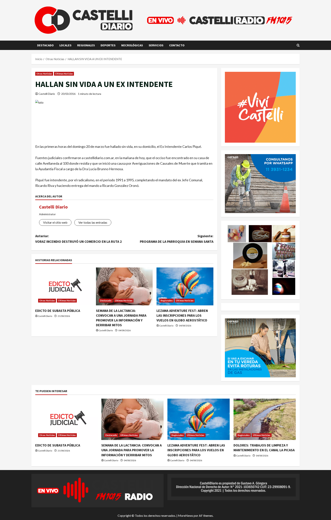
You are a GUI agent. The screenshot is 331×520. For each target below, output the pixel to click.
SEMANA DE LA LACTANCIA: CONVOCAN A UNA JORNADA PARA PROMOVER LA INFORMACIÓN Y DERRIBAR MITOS (131, 450)
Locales (65, 45)
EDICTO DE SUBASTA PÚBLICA (57, 310)
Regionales (86, 45)
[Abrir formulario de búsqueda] (298, 45)
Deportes (108, 45)
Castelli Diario (47, 93)
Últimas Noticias (64, 73)
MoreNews (185, 515)
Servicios (156, 45)
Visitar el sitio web (55, 222)
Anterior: (78, 239)
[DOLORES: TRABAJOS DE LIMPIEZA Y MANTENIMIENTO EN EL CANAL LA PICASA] (265, 419)
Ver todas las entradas (92, 222)
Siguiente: (176, 239)
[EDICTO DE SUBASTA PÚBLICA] (63, 286)
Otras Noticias (44, 73)
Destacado (45, 45)
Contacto (176, 45)
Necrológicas (132, 45)
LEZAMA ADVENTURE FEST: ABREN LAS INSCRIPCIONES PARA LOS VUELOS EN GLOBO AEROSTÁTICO (182, 315)
